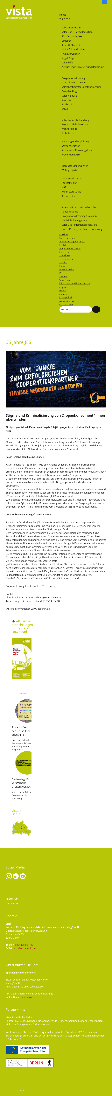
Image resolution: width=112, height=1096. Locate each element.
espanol (63, 294)
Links (62, 266)
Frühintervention (71, 53)
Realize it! (67, 104)
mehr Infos (26, 997)
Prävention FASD (71, 154)
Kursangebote (69, 196)
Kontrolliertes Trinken (74, 82)
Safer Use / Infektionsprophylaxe (79, 224)
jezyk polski (65, 297)
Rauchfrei (67, 100)
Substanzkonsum (71, 27)
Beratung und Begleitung (75, 141)
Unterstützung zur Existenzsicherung (82, 229)
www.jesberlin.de (40, 608)
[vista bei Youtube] (16, 876)
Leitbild (63, 245)
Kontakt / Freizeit (71, 45)
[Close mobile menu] (60, 11)
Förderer (64, 252)
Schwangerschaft (71, 145)
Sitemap (63, 276)
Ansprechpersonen (69, 248)
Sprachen (64, 280)
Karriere (63, 234)
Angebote (64, 18)
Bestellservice (66, 269)
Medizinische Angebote (74, 220)
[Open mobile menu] (60, 7)
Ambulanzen (68, 133)
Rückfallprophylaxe (72, 36)
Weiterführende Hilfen (74, 49)
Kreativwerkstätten (72, 178)
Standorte (64, 255)
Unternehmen (67, 238)
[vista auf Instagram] (9, 876)
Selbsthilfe (67, 62)
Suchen (96, 309)
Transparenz (66, 259)
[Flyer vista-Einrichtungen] (22, 658)
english (63, 287)
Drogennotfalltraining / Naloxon (79, 216)
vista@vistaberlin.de (25, 948)
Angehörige (68, 58)
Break (65, 108)
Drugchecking (69, 91)
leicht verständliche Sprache (74, 283)
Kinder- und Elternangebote (77, 150)
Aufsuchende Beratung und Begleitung (83, 67)
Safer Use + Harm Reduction (77, 32)
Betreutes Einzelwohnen (75, 165)
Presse (63, 273)
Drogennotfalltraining (73, 78)
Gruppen (66, 40)
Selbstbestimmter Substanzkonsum (81, 87)
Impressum (12, 898)
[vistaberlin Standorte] (22, 828)
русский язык (66, 301)
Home (62, 14)
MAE (64, 187)
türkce (62, 290)
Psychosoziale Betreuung (75, 124)
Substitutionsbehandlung (76, 120)
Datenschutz (13, 903)
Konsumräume (70, 211)
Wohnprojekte (69, 128)
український (66, 304)
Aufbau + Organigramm (72, 241)
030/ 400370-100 (24, 944)
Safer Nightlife (69, 95)
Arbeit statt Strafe (71, 191)
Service (63, 262)
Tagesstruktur (69, 182)
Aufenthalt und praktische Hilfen (79, 207)
